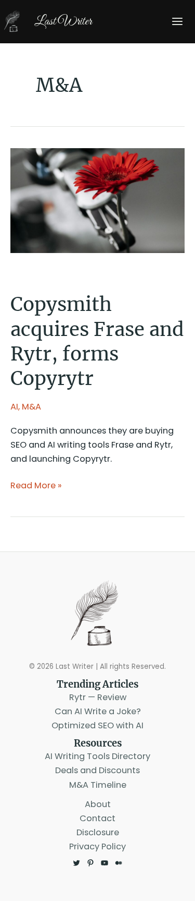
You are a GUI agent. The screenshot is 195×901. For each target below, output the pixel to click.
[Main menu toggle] (177, 21)
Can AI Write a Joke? (98, 711)
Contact (97, 818)
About (98, 804)
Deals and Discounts (97, 770)
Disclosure (97, 832)
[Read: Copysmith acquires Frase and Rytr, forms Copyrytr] (97, 200)
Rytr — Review (97, 697)
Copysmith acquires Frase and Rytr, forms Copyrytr (97, 341)
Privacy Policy (97, 846)
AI (14, 407)
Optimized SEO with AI (97, 725)
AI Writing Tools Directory (97, 756)
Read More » (36, 485)
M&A (31, 407)
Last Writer (63, 21)
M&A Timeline (97, 785)
